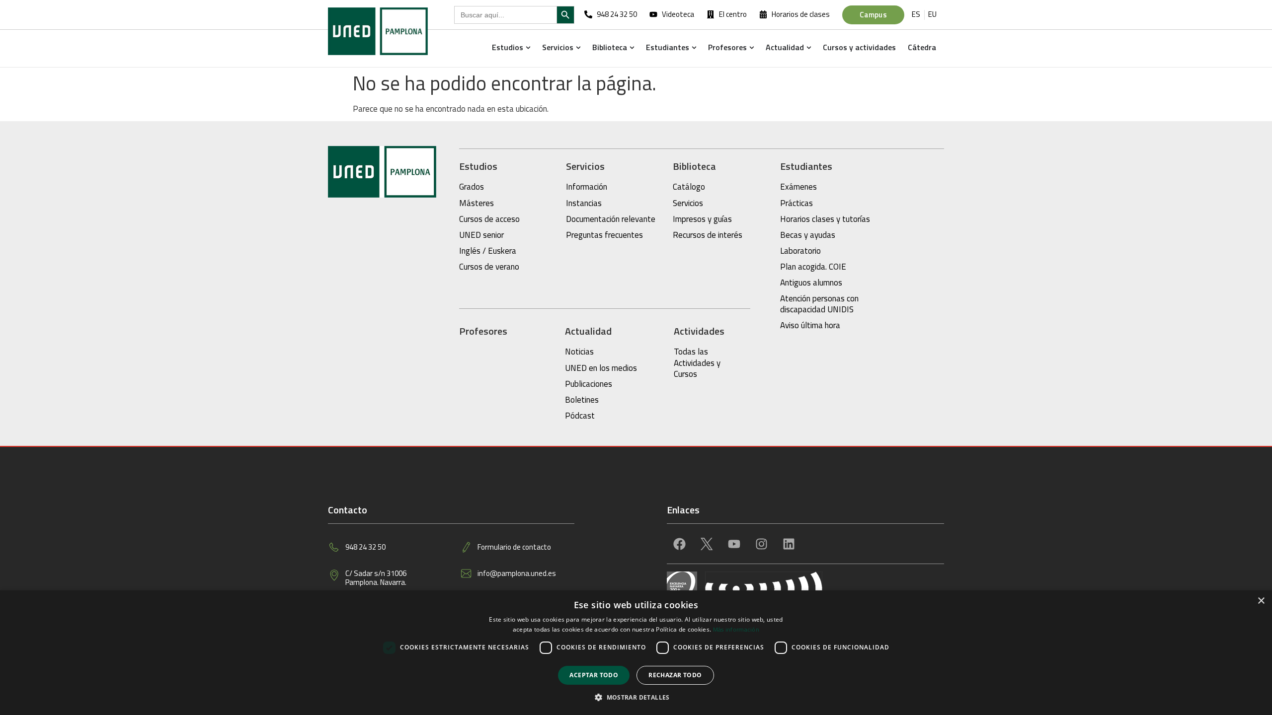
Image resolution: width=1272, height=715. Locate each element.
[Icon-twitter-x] (706, 543)
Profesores (483, 331)
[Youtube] (733, 543)
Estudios (478, 166)
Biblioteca (694, 166)
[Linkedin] (788, 543)
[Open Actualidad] (808, 47)
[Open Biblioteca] (632, 47)
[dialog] (636, 652)
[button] (636, 697)
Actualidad (588, 331)
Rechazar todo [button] (675, 675)
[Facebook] (679, 543)
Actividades (699, 331)
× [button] (1261, 601)
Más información (736, 629)
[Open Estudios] (528, 47)
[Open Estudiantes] (694, 47)
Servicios (585, 166)
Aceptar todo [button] (593, 675)
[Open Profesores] (751, 47)
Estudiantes (806, 166)
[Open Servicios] (578, 47)
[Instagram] (761, 543)
